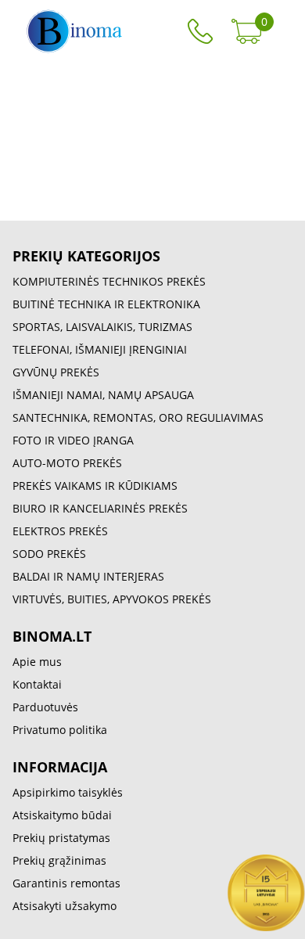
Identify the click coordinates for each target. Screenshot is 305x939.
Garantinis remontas (66, 883)
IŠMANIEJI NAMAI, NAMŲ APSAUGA (103, 394)
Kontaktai (37, 684)
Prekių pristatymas (61, 837)
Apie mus (37, 661)
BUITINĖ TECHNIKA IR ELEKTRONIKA (106, 304)
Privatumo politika (60, 729)
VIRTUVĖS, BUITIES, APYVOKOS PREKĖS (112, 599)
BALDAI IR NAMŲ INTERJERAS (88, 576)
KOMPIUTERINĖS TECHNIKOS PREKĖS (109, 281)
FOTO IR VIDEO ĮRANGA (73, 440)
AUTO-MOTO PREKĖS (67, 462)
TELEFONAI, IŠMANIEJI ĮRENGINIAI (100, 349)
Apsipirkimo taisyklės (68, 792)
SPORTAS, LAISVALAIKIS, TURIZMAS (102, 326)
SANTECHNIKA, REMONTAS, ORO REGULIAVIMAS (138, 417)
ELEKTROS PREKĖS (60, 530)
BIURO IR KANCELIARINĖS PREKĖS (100, 508)
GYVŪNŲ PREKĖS (56, 372)
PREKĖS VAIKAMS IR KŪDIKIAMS (95, 485)
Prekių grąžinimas (59, 860)
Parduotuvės (45, 707)
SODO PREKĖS (49, 553)
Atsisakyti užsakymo (65, 905)
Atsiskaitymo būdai (62, 815)
